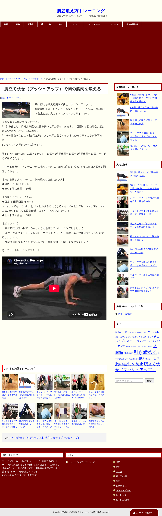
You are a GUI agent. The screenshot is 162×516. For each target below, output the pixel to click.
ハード (144, 340)
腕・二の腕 (46, 24)
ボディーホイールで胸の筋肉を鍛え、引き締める (79, 395)
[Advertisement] (81, 51)
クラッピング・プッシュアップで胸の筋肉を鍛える (44, 395)
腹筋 (6, 24)
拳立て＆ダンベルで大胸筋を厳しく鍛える (96, 424)
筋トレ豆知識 (132, 24)
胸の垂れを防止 (35, 437)
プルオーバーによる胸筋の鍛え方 (79, 422)
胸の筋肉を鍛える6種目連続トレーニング (26, 424)
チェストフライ (147, 337)
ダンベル (153, 332)
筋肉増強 (132, 359)
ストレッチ (113, 24)
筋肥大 (140, 358)
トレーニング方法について (81, 462)
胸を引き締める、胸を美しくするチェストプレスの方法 (61, 425)
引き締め (128, 353)
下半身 (30, 24)
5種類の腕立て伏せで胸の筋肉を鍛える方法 (26, 395)
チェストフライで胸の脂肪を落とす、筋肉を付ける (9, 424)
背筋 (18, 24)
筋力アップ (123, 359)
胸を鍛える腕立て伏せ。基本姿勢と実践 (9, 395)
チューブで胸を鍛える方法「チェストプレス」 (96, 395)
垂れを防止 (148, 346)
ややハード (121, 332)
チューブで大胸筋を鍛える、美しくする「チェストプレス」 (44, 425)
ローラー (139, 346)
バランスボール (94, 24)
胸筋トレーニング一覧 (11, 98)
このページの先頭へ (144, 513)
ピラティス (75, 24)
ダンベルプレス (134, 337)
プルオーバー (130, 346)
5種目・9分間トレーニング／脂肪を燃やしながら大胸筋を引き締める (143, 98)
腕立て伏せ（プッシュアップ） (62, 437)
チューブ (135, 341)
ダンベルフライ (121, 337)
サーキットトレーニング (137, 332)
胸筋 (60, 24)
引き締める (18, 437)
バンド (152, 341)
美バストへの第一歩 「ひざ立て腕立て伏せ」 (62, 395)
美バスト (148, 359)
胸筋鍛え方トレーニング (81, 10)
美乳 (156, 358)
